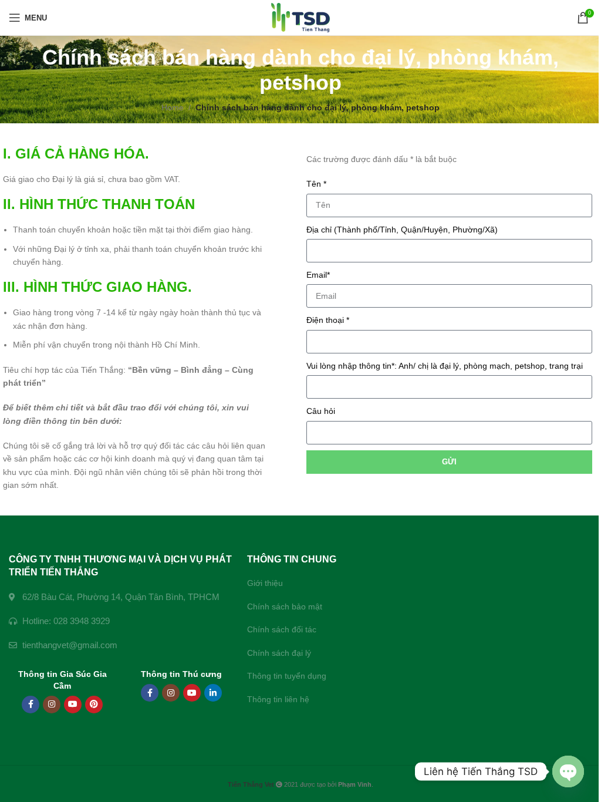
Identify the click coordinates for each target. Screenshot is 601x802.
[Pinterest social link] (94, 704)
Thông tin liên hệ (278, 699)
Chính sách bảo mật (284, 606)
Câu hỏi (320, 411)
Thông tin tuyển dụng (286, 675)
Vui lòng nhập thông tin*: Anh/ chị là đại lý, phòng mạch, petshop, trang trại (444, 365)
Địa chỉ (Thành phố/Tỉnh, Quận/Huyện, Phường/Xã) (402, 229)
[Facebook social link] (30, 704)
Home (172, 107)
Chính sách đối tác (281, 629)
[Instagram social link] (51, 704)
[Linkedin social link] (213, 693)
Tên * (316, 183)
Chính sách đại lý (279, 653)
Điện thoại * (327, 320)
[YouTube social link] (73, 704)
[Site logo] (301, 17)
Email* (318, 274)
